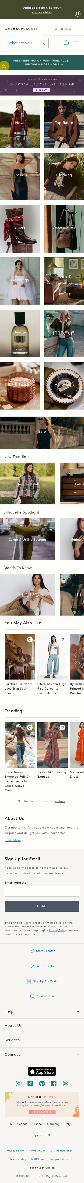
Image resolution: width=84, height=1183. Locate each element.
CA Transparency (61, 1150)
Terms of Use (37, 1150)
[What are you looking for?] (43, 43)
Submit (42, 906)
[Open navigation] (76, 43)
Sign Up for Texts (45, 981)
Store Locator (45, 951)
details (60, 801)
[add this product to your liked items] (29, 639)
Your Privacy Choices (42, 1167)
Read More (13, 840)
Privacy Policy (57, 930)
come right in (42, 12)
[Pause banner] (77, 14)
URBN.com (38, 1159)
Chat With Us (45, 996)
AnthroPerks (45, 966)
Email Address (15, 883)
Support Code (59, 1159)
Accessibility (18, 1159)
